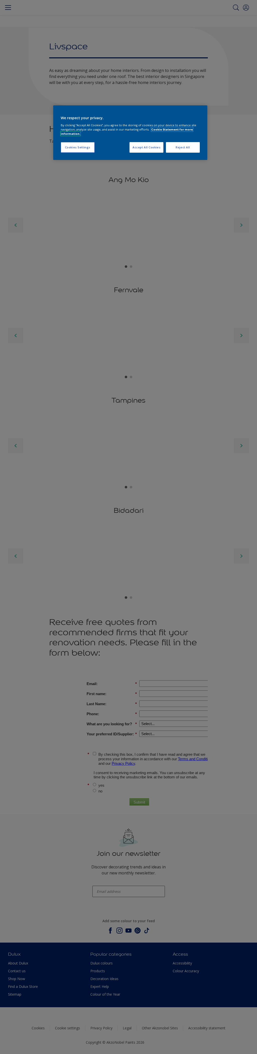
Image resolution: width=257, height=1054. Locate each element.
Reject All (183, 147)
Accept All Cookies (146, 147)
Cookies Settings (77, 147)
